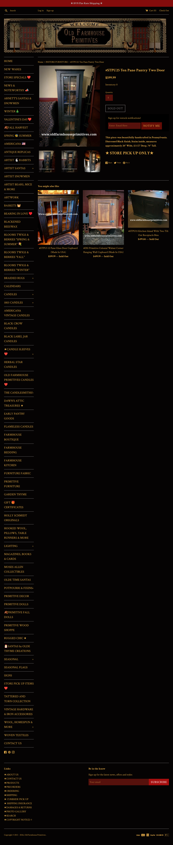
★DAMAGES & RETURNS (18, 807)
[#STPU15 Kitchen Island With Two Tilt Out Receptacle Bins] (148, 209)
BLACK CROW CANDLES (13, 326)
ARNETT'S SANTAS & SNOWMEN (17, 100)
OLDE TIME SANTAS (17, 580)
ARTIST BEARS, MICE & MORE (18, 187)
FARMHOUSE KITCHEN (13, 463)
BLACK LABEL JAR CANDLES (16, 339)
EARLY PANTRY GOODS (14, 416)
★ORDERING (11, 791)
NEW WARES (12, 69)
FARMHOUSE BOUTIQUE (13, 437)
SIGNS (8, 675)
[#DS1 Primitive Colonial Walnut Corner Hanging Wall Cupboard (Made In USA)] (103, 217)
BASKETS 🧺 (12, 206)
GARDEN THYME (15, 494)
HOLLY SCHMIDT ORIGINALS (15, 518)
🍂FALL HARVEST (16, 128)
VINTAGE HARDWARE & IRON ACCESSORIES (18, 711)
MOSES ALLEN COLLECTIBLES (14, 569)
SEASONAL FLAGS (16, 667)
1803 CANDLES (19, 303)
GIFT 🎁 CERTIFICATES (13, 505)
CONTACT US (13, 743)
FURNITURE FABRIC (17, 473)
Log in (41, 10)
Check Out (164, 10)
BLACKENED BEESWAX (12, 224)
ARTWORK (11, 197)
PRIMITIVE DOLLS (16, 604)
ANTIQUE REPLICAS (17, 152)
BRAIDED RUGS (19, 278)
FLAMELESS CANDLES (18, 427)
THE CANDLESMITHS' (19, 393)
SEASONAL (19, 659)
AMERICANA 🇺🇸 (14, 144)
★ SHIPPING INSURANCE (18, 803)
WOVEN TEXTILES (16, 735)
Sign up (50, 10)
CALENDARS (12, 286)
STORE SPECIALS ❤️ (17, 77)
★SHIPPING (10, 795)
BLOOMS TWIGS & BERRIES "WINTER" (16, 267)
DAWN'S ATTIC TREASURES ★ (14, 403)
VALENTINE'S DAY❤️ (17, 119)
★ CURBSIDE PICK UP (16, 799)
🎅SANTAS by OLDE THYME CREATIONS (17, 648)
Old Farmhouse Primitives (35, 835)
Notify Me (151, 126)
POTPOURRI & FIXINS (19, 588)
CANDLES (19, 294)
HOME (8, 61)
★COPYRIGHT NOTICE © (18, 819)
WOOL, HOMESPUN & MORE (19, 724)
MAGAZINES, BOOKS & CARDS (17, 556)
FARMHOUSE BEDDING (13, 450)
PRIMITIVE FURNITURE (12, 484)
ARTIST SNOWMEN (17, 176)
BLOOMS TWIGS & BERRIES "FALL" (16, 254)
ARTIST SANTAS (19, 168)
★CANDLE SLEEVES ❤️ (19, 351)
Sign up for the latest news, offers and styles (110, 774)
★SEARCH (10, 815)
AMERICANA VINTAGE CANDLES (17, 313)
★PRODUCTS (11, 783)
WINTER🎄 (11, 111)
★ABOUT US (11, 774)
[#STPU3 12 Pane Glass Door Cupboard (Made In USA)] (58, 217)
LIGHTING (19, 546)
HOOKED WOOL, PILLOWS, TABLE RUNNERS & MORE (16, 533)
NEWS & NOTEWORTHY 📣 (16, 88)
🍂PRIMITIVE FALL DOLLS (17, 614)
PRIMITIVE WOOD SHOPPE (16, 627)
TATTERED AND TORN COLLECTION (17, 698)
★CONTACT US (12, 778)
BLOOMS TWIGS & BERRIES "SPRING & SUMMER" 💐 (16, 239)
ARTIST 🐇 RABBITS (17, 160)
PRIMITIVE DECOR (16, 596)
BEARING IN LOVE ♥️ (18, 214)
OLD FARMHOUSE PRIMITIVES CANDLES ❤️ (19, 380)
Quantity (109, 92)
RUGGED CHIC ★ (15, 638)
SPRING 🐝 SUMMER (17, 136)
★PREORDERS (12, 787)
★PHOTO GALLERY (15, 811)
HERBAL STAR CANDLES (13, 364)
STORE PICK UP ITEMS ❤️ (19, 686)
